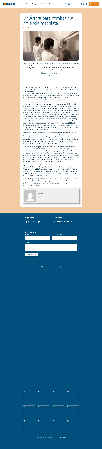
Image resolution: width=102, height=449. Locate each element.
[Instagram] (84, 4)
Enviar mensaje (31, 254)
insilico (40, 193)
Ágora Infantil (27, 147)
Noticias (56, 4)
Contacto (63, 4)
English (73, 4)
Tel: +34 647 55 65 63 (62, 221)
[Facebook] (81, 4)
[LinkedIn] (86, 4)
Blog (50, 4)
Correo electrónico (58, 235)
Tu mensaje (29, 242)
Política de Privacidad (49, 437)
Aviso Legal (39, 437)
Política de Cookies (61, 437)
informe (49, 123)
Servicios (44, 4)
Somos (28, 4)
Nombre (28, 235)
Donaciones (94, 4)
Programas (36, 4)
